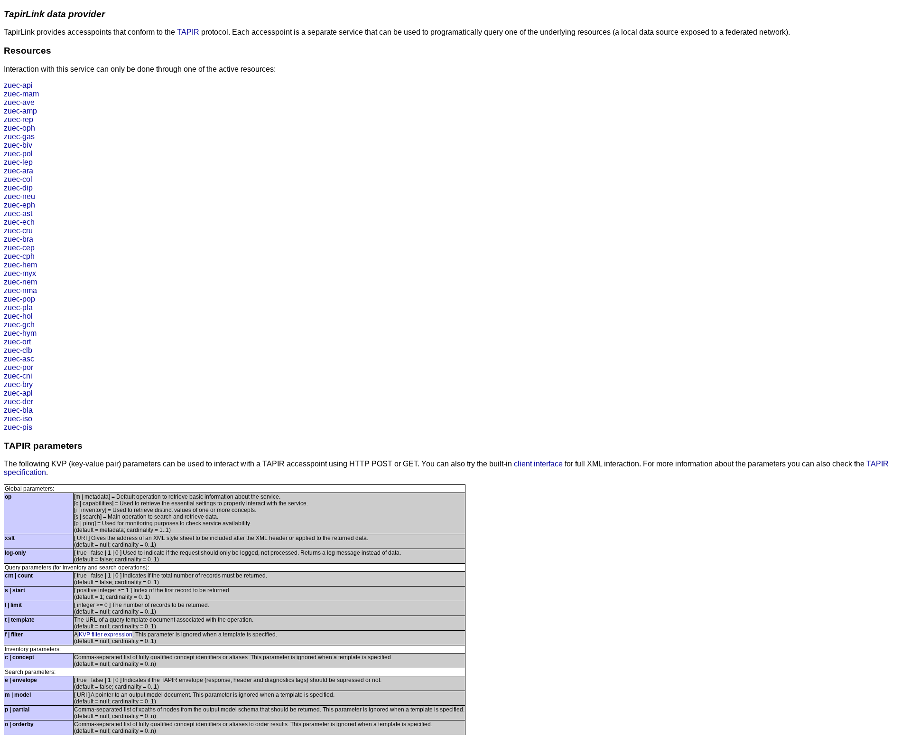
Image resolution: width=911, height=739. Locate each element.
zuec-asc (19, 359)
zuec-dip (18, 188)
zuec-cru (18, 231)
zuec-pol (18, 154)
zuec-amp (20, 111)
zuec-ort (17, 342)
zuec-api (18, 85)
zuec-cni (18, 376)
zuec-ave (19, 102)
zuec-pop (19, 299)
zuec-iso (18, 419)
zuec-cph (19, 256)
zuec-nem (20, 282)
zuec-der (18, 402)
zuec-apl (18, 393)
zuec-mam (21, 94)
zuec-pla (18, 307)
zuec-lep (18, 162)
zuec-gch (19, 325)
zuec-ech (19, 222)
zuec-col (18, 179)
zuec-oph (19, 128)
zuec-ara (18, 171)
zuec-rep (18, 119)
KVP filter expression (105, 634)
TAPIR (188, 32)
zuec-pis (18, 427)
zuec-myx (20, 273)
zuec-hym (20, 333)
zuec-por (18, 367)
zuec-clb (18, 350)
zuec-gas (19, 137)
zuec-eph (19, 205)
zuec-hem (20, 265)
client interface (538, 464)
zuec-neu (19, 196)
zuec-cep (19, 248)
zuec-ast (18, 213)
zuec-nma (20, 290)
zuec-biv (18, 145)
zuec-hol (18, 316)
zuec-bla (18, 410)
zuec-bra (18, 239)
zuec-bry (18, 384)
